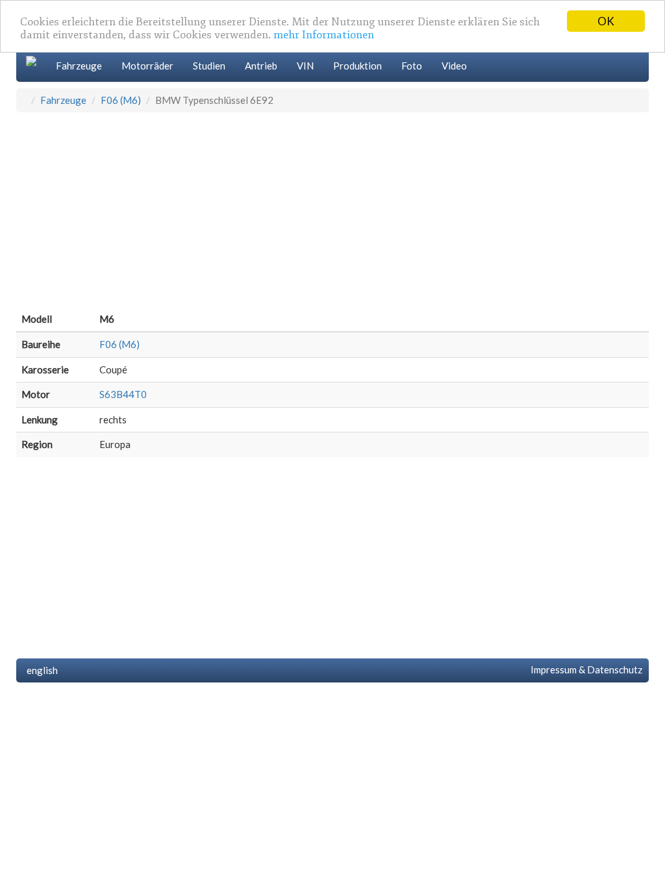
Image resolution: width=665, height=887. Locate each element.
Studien (209, 65)
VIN (305, 65)
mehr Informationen (323, 35)
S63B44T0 (123, 394)
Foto (411, 65)
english (40, 670)
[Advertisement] (332, 210)
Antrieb (261, 65)
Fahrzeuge (79, 65)
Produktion (357, 65)
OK (605, 21)
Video (454, 65)
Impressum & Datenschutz (584, 669)
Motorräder (147, 65)
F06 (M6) (121, 100)
